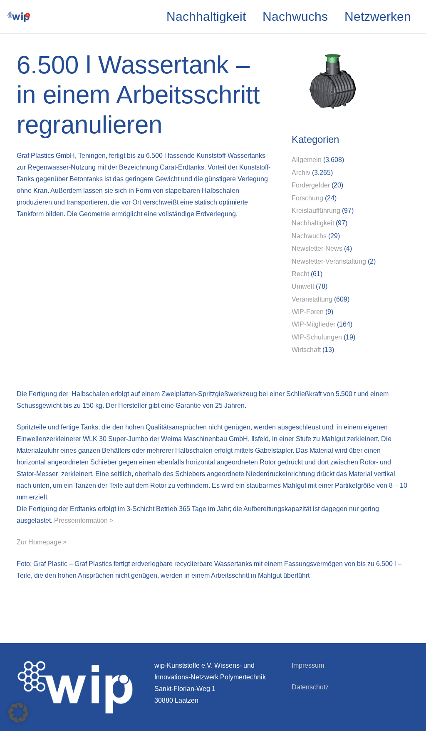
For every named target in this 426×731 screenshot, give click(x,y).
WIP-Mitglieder (313, 324)
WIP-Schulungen (317, 337)
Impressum (308, 665)
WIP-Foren (308, 311)
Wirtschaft (306, 349)
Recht (300, 273)
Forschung (307, 198)
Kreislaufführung (316, 210)
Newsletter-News (317, 248)
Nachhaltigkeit (313, 223)
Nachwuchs (309, 236)
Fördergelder (311, 185)
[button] (18, 712)
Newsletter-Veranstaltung (329, 261)
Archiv (301, 172)
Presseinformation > (83, 520)
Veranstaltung (312, 299)
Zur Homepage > (42, 542)
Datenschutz (310, 687)
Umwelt (303, 286)
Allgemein (307, 159)
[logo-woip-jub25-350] (18, 17)
